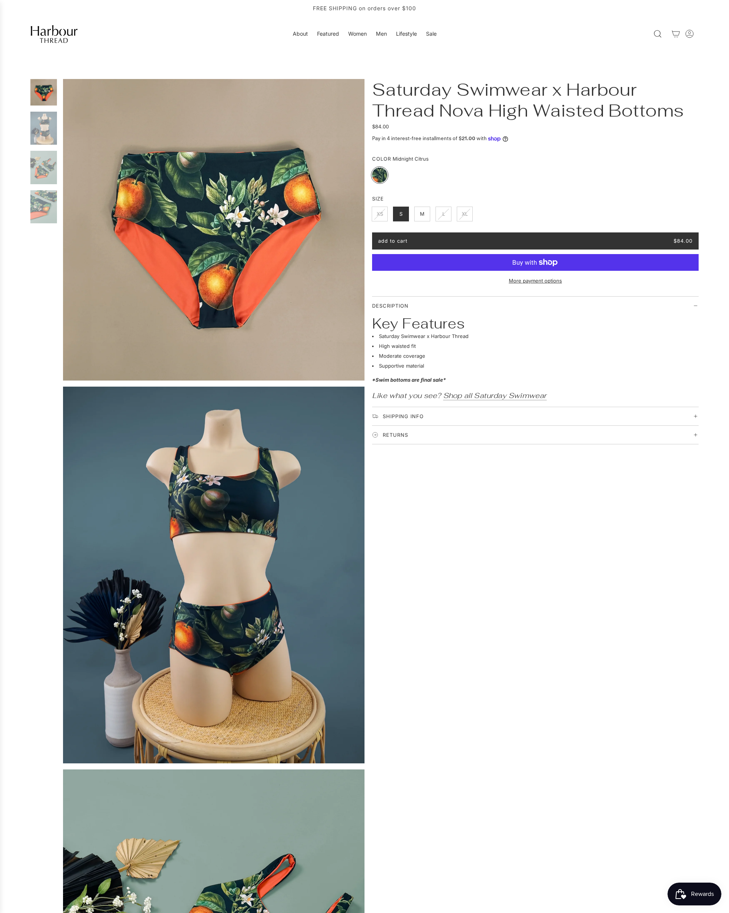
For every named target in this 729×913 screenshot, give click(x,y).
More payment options (535, 281)
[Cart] (676, 34)
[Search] (658, 34)
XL (465, 214)
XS (380, 214)
